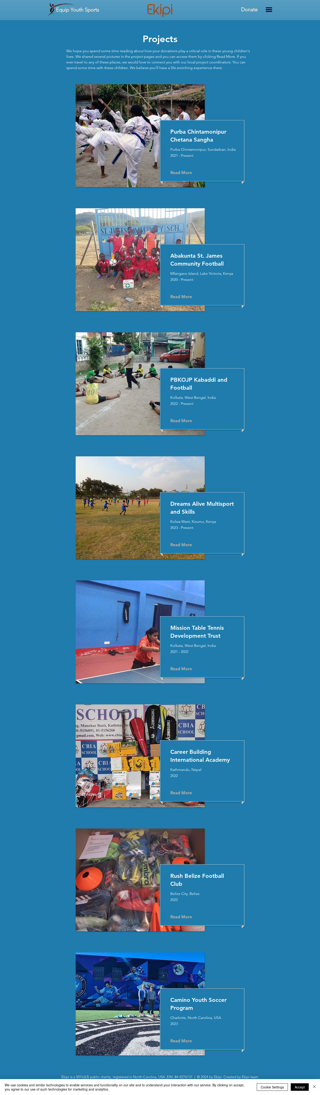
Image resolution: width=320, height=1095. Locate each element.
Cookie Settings (272, 1087)
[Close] (314, 1087)
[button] (269, 9)
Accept (300, 1087)
